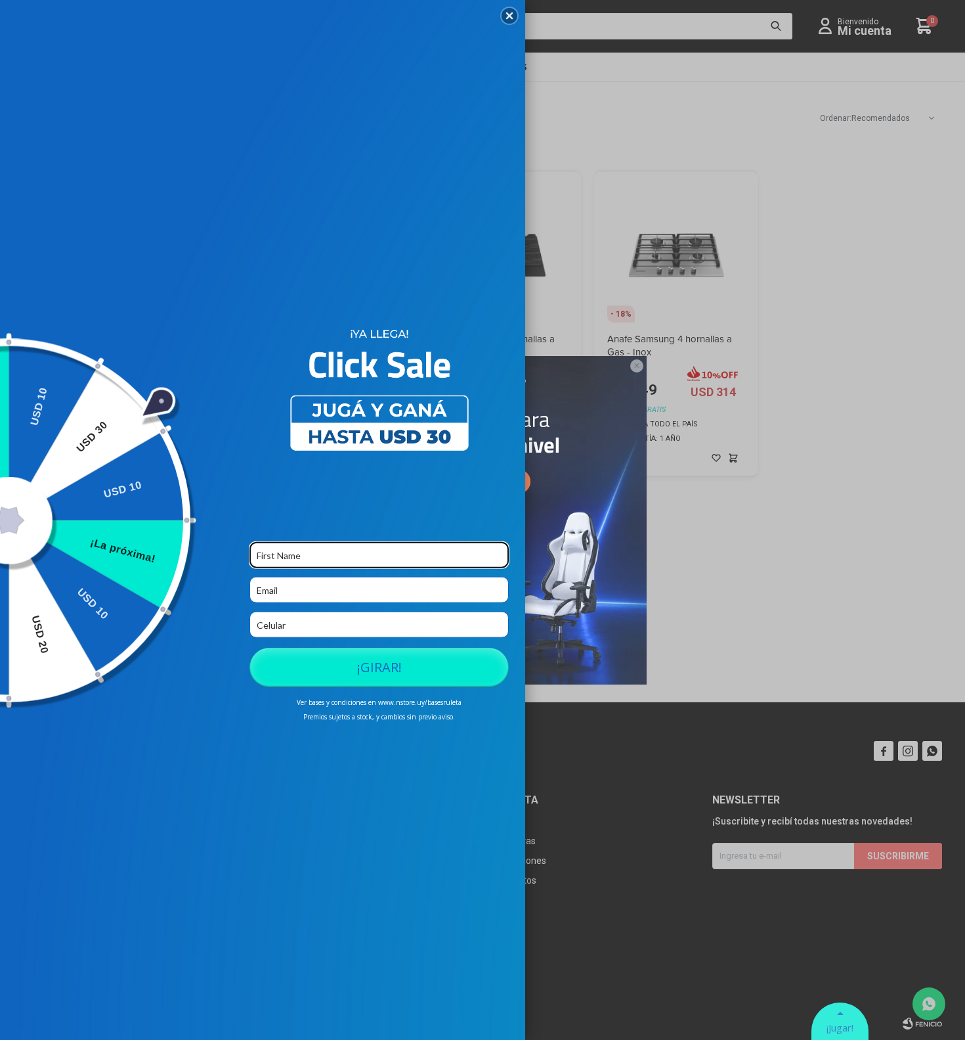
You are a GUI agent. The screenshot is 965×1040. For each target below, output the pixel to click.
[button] (509, 16)
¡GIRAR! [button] (379, 667)
